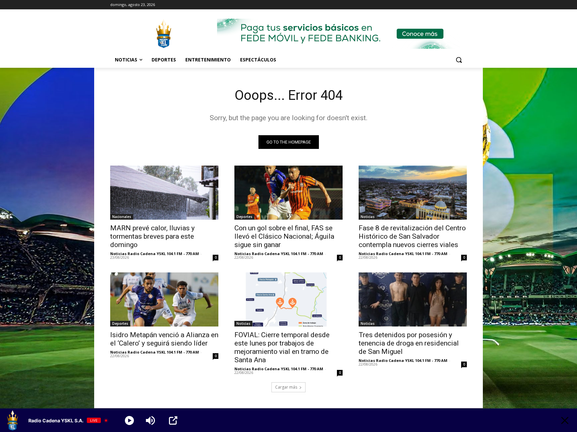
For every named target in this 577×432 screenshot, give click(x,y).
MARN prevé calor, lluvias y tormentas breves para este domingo (152, 236)
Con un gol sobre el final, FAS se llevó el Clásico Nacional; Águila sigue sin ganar (284, 236)
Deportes (244, 216)
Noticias (368, 216)
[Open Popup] (173, 420)
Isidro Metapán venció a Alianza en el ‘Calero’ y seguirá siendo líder (164, 339)
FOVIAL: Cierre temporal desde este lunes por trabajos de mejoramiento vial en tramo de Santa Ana (282, 347)
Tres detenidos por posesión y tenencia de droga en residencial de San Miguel (409, 343)
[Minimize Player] (564, 420)
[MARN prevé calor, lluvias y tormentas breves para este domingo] (164, 193)
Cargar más (286, 387)
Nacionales (121, 216)
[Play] (129, 420)
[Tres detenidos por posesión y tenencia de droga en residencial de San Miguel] (413, 299)
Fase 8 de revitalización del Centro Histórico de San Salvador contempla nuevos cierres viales (412, 236)
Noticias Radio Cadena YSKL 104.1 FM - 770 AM (154, 253)
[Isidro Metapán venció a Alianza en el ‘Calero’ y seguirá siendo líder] (164, 299)
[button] (459, 60)
